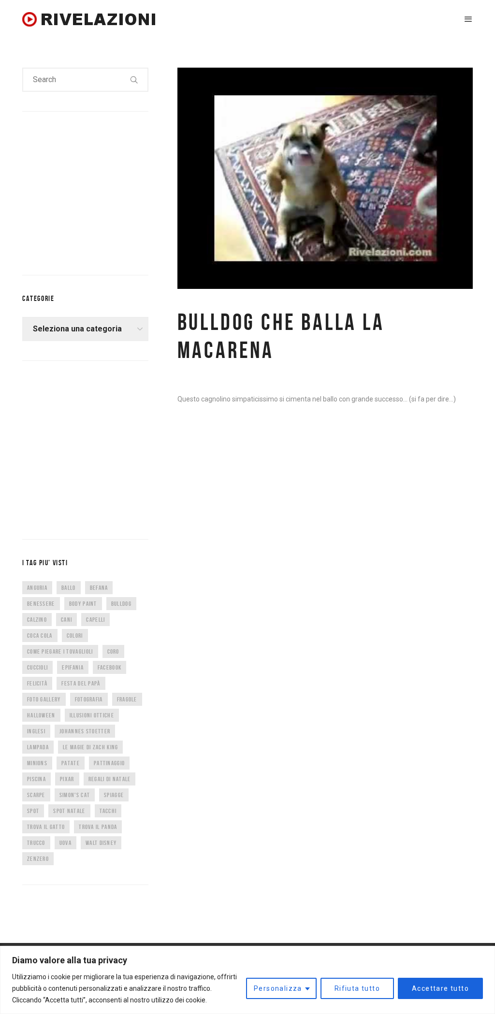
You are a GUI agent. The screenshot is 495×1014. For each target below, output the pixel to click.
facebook (109, 667)
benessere (41, 603)
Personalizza (278, 988)
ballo (68, 587)
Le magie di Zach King (90, 747)
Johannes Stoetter (84, 731)
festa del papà (80, 683)
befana (99, 587)
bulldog (121, 603)
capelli (95, 619)
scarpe (36, 795)
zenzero (38, 858)
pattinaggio (109, 763)
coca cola (40, 635)
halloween (41, 715)
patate (70, 763)
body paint (83, 603)
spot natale (69, 810)
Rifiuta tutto (357, 988)
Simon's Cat (74, 795)
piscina (36, 779)
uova (65, 842)
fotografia (89, 699)
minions (37, 763)
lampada (38, 747)
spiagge (114, 795)
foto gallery (44, 699)
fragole (127, 699)
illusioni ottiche (92, 715)
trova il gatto (46, 826)
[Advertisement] (94, 191)
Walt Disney (101, 842)
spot (33, 810)
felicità (37, 683)
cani (66, 619)
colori (75, 635)
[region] (247, 980)
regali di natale (109, 779)
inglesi (36, 731)
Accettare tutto (440, 988)
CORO (113, 651)
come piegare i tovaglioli (60, 651)
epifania (72, 667)
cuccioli (37, 667)
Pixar (67, 779)
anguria (37, 587)
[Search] (134, 80)
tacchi (108, 810)
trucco (36, 842)
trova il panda (98, 826)
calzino (37, 619)
